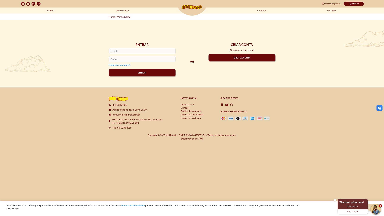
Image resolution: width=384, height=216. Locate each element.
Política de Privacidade (192, 114)
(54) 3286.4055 (119, 105)
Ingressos (123, 10)
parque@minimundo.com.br (126, 114)
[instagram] (231, 104)
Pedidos (261, 10)
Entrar (331, 10)
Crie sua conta (242, 57)
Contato (185, 107)
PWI (201, 138)
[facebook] (222, 104)
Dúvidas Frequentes (332, 4)
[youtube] (226, 104)
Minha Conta (123, 16)
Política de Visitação (191, 118)
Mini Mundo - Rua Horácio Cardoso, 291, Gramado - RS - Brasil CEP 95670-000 (137, 121)
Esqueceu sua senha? (119, 64)
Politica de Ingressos (191, 111)
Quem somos (187, 104)
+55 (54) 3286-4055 (121, 127)
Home (50, 10)
